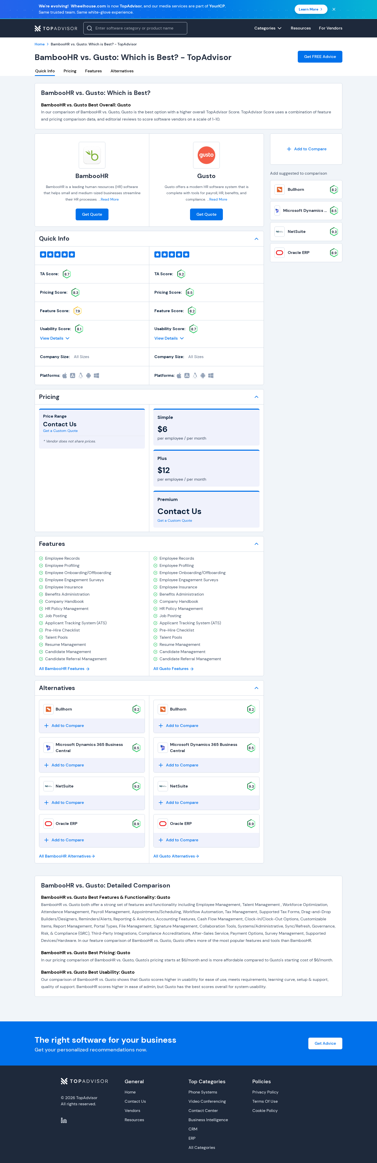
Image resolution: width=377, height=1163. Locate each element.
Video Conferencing (207, 1101)
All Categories (201, 1147)
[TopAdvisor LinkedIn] (64, 1120)
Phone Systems (202, 1092)
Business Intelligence (208, 1119)
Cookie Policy (265, 1110)
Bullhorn (64, 709)
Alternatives (122, 71)
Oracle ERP (66, 823)
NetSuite (65, 786)
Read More (110, 199)
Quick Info (45, 71)
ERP (191, 1138)
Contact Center (203, 1110)
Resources (134, 1119)
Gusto (206, 176)
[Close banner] (334, 9)
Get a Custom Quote (60, 430)
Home (130, 1092)
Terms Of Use (265, 1101)
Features (93, 71)
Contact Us (135, 1101)
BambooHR (91, 176)
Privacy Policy (265, 1092)
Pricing (70, 71)
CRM (192, 1129)
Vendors (132, 1110)
